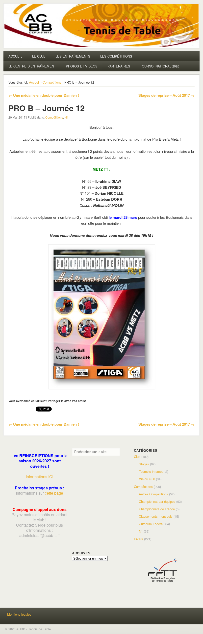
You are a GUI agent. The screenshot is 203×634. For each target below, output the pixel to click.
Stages (144, 464)
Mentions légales (19, 614)
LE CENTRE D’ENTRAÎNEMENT (32, 66)
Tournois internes (151, 471)
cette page (54, 493)
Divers (138, 539)
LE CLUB (39, 56)
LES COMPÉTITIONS (116, 56)
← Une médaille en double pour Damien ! (43, 95)
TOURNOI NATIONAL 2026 (159, 66)
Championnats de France (157, 509)
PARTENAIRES (118, 66)
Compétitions (52, 82)
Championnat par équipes (157, 501)
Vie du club (147, 478)
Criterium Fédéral (151, 523)
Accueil (34, 82)
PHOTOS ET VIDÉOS (82, 66)
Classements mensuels (156, 516)
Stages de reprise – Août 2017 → (166, 95)
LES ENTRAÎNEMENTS (72, 56)
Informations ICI (39, 476)
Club (137, 456)
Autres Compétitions (153, 494)
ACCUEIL (15, 56)
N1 (67, 117)
